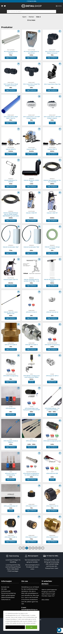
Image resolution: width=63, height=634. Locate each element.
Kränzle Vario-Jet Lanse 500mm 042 (11, 312)
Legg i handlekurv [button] (11, 57)
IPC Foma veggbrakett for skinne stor (31, 52)
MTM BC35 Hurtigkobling (52, 344)
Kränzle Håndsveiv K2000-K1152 (31, 181)
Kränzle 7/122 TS (52, 149)
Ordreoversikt (5, 591)
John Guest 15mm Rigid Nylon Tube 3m (11, 117)
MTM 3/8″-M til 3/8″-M (31, 344)
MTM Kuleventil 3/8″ (52, 473)
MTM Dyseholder (11, 408)
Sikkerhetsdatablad (7, 597)
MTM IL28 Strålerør (31, 441)
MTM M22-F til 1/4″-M (52, 506)
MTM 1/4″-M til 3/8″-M (11, 344)
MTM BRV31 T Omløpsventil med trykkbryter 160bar (31, 376)
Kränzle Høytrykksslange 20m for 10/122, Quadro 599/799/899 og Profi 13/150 (11, 214)
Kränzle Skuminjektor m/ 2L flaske (52, 280)
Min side (4, 589)
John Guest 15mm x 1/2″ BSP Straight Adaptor (31, 117)
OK (31, 627)
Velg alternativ (52, 381)
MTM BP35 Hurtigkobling (10, 375)
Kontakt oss (5, 587)
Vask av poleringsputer (49, 589)
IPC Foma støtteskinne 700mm (11, 52)
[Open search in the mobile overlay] (31, 11)
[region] (21, 621)
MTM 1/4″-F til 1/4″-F (31, 312)
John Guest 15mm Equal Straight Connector (11, 84)
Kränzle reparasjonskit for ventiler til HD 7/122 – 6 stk (31, 280)
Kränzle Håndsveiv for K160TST (10, 181)
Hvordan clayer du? (48, 596)
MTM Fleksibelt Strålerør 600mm (11, 441)
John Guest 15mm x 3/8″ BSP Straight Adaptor (52, 117)
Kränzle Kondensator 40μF (11, 247)
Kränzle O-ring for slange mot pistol (52, 247)
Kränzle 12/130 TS (31, 149)
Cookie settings (15, 627)
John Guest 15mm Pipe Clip (52, 84)
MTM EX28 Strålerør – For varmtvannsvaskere (52, 409)
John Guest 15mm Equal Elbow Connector (52, 52)
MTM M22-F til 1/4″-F (31, 506)
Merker (31, 17)
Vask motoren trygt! (48, 594)
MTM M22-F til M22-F (31, 537)
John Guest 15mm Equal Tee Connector (31, 84)
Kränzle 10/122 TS (11, 149)
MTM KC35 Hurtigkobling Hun (52, 441)
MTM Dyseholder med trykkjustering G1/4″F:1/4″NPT (31, 409)
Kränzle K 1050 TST (31, 213)
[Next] (42, 548)
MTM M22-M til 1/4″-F (52, 537)
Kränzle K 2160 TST (52, 213)
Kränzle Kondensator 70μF (31, 247)
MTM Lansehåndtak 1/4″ (11, 506)
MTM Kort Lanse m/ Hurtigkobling (10, 474)
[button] (2, 6)
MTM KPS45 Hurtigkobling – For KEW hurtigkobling (31, 474)
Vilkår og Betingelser (8, 595)
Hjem (24, 17)
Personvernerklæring (8, 593)
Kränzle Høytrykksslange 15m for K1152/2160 (52, 181)
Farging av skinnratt (48, 591)
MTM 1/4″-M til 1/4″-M (52, 312)
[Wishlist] (5, 6)
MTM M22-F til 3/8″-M (11, 537)
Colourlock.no (5, 599)
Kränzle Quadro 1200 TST (11, 279)
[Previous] (20, 548)
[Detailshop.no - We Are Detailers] (31, 5)
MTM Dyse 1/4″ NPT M (52, 375)
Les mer (31, 122)
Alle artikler (45, 599)
